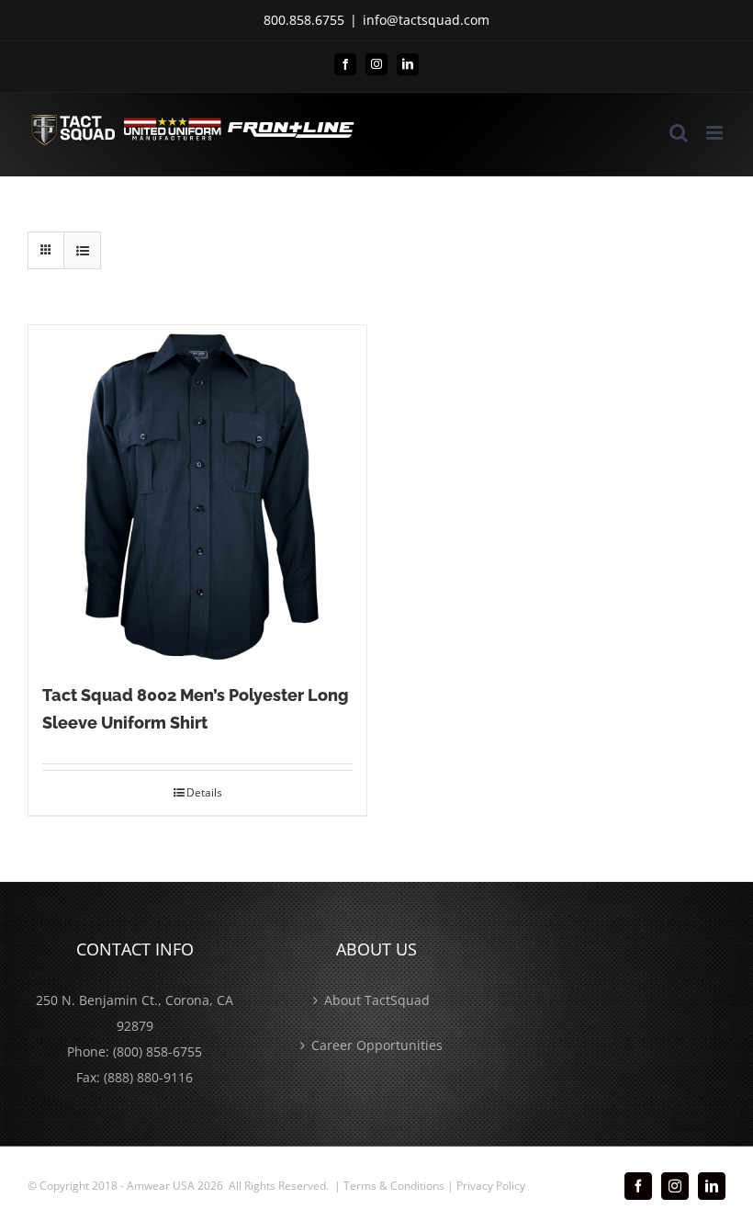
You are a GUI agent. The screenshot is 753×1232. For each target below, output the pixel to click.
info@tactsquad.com (426, 19)
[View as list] (82, 250)
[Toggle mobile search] (678, 132)
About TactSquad (377, 1000)
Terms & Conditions (393, 1185)
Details (204, 792)
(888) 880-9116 (148, 1077)
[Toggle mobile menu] (715, 132)
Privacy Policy (490, 1185)
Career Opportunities (377, 1045)
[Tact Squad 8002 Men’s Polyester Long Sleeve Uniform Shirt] (197, 494)
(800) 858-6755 (157, 1051)
